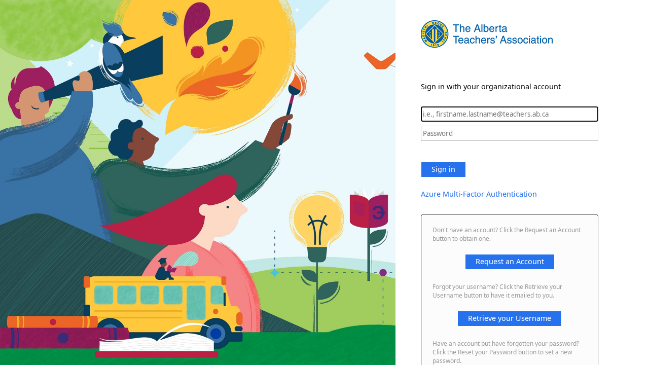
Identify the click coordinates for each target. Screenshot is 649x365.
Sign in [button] (443, 169)
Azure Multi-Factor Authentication (479, 194)
